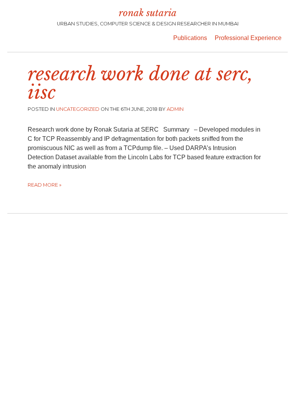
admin (175, 109)
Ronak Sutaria (148, 12)
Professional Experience (248, 38)
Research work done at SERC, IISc (140, 83)
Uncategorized (77, 109)
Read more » (44, 185)
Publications (190, 38)
